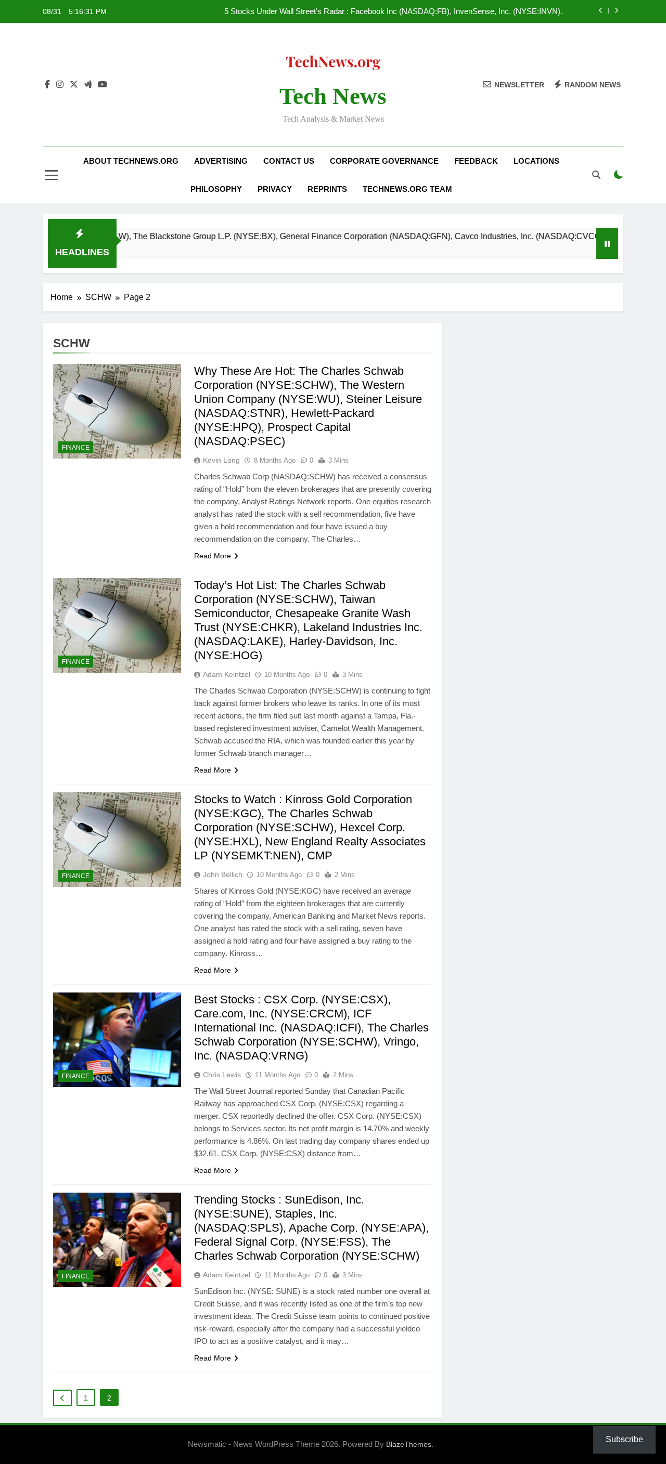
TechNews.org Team (407, 189)
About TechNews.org (130, 160)
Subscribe (624, 1439)
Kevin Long (221, 460)
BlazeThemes (408, 1444)
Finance (75, 447)
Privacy (275, 189)
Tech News (333, 96)
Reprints (327, 189)
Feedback (476, 160)
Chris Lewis (222, 1074)
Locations (536, 160)
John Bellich (222, 874)
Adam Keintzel (226, 674)
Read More (212, 556)
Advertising (221, 160)
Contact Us (288, 160)
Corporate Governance (384, 160)
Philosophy (216, 189)
